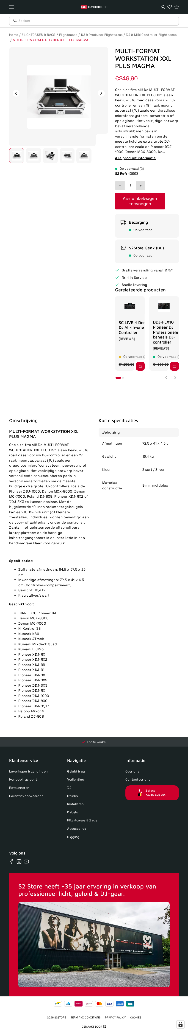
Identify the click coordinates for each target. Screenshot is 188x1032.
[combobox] (99, 20)
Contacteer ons (137, 779)
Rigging (73, 837)
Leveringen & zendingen (28, 771)
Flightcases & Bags (82, 820)
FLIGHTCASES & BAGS (38, 35)
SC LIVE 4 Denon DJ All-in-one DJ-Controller (135, 327)
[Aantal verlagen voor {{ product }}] (119, 185)
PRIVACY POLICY (115, 1017)
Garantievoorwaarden (26, 796)
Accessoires (76, 828)
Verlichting (75, 779)
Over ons (132, 771)
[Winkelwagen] (176, 7)
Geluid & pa (76, 771)
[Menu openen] (12, 6)
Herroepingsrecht (23, 779)
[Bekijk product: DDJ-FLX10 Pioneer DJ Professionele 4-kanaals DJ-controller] (164, 306)
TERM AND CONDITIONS (85, 1017)
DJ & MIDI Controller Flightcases (151, 35)
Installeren (75, 804)
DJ (69, 788)
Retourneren (19, 788)
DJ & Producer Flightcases (102, 35)
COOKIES (135, 1017)
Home (13, 35)
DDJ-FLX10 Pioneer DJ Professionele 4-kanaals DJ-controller (168, 332)
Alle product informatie (135, 158)
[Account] (162, 7)
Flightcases (68, 35)
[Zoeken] (14, 20)
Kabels (72, 812)
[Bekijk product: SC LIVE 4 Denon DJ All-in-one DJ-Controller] (130, 306)
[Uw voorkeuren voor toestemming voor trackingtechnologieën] (180, 1024)
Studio (72, 796)
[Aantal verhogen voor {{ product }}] (140, 185)
